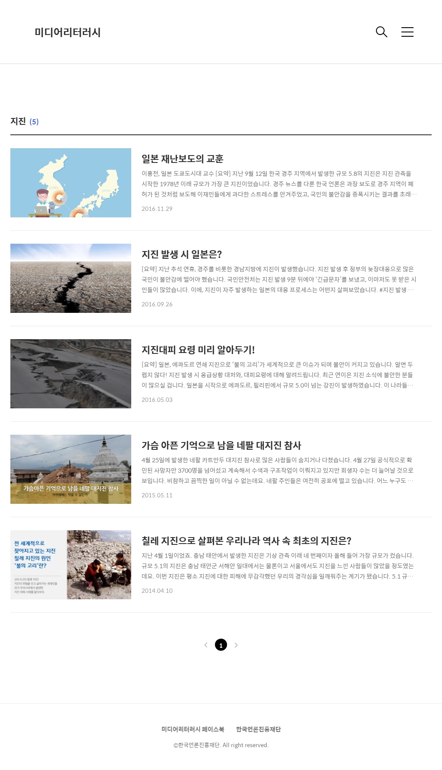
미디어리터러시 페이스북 (192, 729)
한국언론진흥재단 (258, 729)
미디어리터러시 (68, 31)
